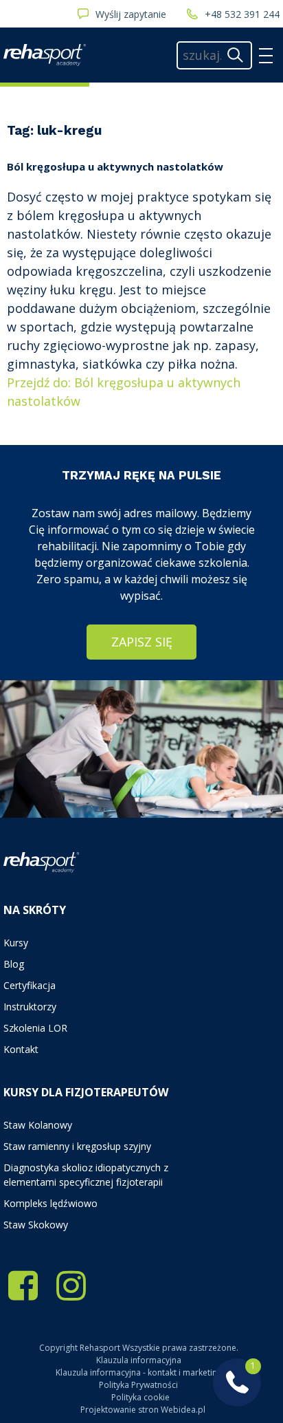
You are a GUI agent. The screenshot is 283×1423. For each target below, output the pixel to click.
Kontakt (20, 1049)
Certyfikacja (29, 985)
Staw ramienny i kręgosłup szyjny (77, 1146)
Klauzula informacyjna (138, 1360)
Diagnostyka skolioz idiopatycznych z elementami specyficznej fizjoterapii (85, 1174)
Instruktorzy (29, 1006)
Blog (13, 963)
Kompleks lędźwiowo (50, 1203)
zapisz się (141, 641)
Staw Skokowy (35, 1224)
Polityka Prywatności (138, 1385)
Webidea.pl (183, 1409)
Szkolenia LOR (35, 1027)
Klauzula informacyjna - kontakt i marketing (139, 1372)
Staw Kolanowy (37, 1124)
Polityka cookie (140, 1397)
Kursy (15, 942)
